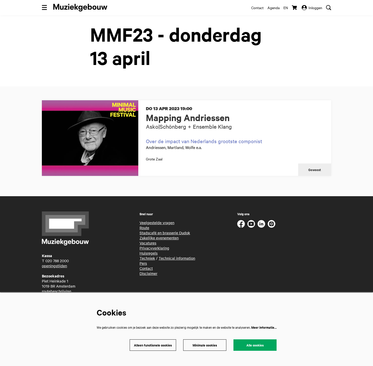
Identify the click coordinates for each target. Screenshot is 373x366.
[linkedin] (261, 224)
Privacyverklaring (154, 248)
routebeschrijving (56, 291)
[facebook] (241, 224)
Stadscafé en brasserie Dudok (165, 232)
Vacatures (148, 242)
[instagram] (271, 224)
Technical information (177, 258)
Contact (257, 7)
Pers (143, 263)
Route (144, 227)
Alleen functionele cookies (153, 345)
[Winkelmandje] (295, 7)
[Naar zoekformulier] (328, 7)
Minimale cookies (205, 345)
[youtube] (251, 224)
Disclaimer (148, 273)
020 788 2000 (57, 260)
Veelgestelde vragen (157, 222)
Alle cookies (255, 345)
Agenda (273, 7)
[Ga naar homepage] (80, 7)
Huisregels (149, 253)
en (285, 8)
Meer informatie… (264, 327)
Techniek (147, 258)
